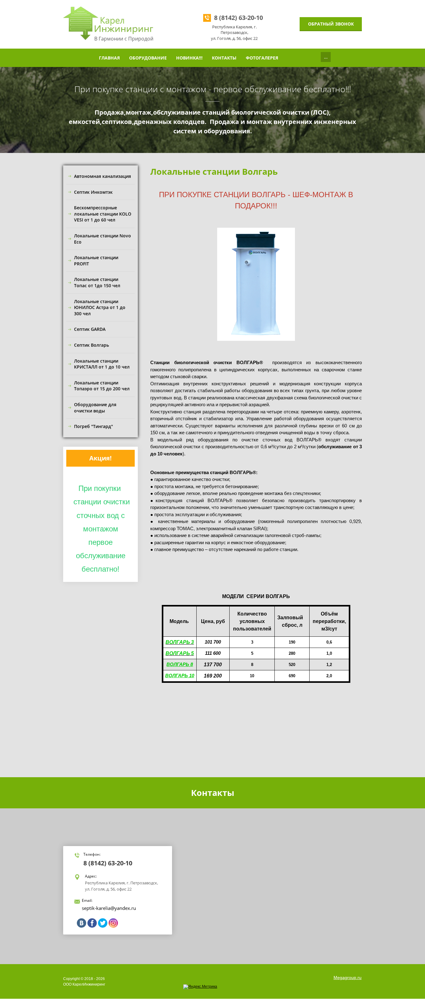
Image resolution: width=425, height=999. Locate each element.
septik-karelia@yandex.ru (109, 908)
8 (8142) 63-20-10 (238, 17)
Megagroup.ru (348, 977)
